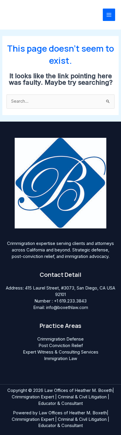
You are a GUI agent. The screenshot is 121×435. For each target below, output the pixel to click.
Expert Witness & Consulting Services (60, 352)
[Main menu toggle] (109, 15)
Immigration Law (60, 358)
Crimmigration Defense (60, 339)
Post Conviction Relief (60, 345)
